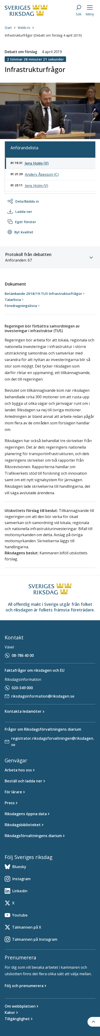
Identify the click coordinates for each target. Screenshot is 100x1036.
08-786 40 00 (23, 655)
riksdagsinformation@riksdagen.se (42, 696)
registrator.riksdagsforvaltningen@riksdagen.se (52, 741)
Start (8, 27)
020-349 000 (22, 687)
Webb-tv (24, 27)
